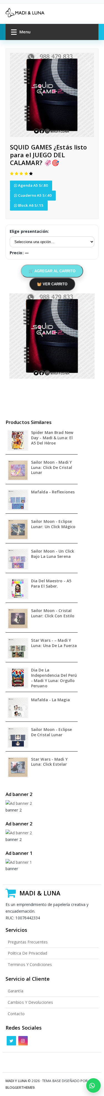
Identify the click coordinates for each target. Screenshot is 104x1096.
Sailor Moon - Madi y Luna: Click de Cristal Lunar (51, 467)
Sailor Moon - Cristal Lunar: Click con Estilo (52, 613)
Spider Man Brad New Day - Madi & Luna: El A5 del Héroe (52, 438)
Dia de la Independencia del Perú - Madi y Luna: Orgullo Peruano (54, 678)
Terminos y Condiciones (30, 964)
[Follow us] (11, 1040)
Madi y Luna (16, 1080)
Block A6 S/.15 (30, 205)
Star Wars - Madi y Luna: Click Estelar (49, 762)
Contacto (16, 1013)
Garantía (15, 990)
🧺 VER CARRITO (52, 284)
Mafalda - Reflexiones (53, 492)
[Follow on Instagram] (23, 1040)
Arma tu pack (93, 1085)
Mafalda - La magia (50, 699)
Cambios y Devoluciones (30, 1002)
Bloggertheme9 (20, 1087)
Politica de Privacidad (27, 953)
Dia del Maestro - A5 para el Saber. (51, 583)
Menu (25, 31)
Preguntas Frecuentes (28, 942)
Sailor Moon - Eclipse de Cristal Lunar (51, 732)
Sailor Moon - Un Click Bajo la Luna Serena (52, 554)
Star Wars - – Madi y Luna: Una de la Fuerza (54, 643)
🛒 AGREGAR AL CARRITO (52, 271)
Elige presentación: (29, 231)
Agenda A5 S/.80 (32, 185)
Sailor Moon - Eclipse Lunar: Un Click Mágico (53, 524)
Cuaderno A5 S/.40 (34, 195)
